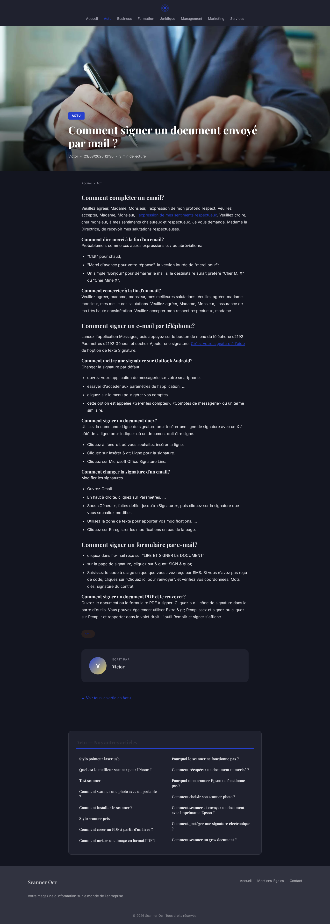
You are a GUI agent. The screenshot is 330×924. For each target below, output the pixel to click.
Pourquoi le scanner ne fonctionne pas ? (205, 758)
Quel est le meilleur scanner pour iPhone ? (115, 769)
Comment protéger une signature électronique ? (211, 826)
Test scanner (89, 780)
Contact (296, 881)
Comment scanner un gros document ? (204, 839)
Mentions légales (270, 881)
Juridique (167, 18)
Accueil (92, 18)
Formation (146, 18)
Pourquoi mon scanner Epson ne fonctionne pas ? (208, 783)
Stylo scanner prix (94, 818)
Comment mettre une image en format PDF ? (117, 840)
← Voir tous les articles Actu (106, 697)
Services (237, 18)
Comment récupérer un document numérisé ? (210, 769)
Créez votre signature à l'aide (218, 343)
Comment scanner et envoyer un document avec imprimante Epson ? (208, 810)
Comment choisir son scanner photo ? (203, 796)
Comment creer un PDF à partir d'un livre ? (116, 829)
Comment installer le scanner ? (105, 807)
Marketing (216, 18)
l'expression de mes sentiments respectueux (176, 215)
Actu (107, 18)
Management (191, 18)
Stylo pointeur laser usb (99, 758)
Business (124, 18)
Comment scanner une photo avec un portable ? (118, 794)
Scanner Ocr (42, 882)
